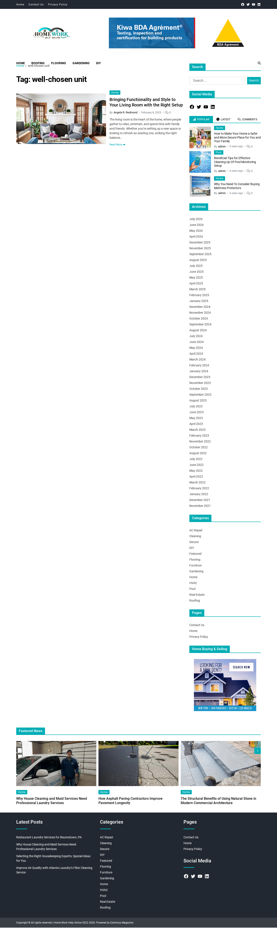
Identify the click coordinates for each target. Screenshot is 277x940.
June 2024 (196, 342)
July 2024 (196, 336)
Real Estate (197, 594)
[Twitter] (248, 4)
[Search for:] (216, 81)
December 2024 (199, 306)
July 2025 (196, 266)
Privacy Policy (58, 4)
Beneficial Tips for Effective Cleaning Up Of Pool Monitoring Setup (235, 161)
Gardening (81, 63)
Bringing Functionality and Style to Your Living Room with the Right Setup (146, 102)
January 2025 (198, 301)
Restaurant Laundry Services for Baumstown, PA (49, 837)
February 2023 (199, 435)
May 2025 (196, 277)
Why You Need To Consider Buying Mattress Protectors (237, 186)
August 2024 (198, 330)
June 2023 (196, 412)
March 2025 (197, 289)
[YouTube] (253, 4)
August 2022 (198, 453)
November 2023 (200, 383)
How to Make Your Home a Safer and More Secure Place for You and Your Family (237, 137)
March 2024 (197, 359)
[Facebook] (243, 4)
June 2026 (196, 225)
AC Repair (196, 530)
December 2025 (199, 242)
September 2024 (200, 324)
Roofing (38, 63)
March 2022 (197, 482)
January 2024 (198, 371)
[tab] (201, 119)
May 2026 (196, 230)
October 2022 (198, 447)
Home (20, 4)
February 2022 (199, 488)
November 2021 (200, 506)
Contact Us (36, 4)
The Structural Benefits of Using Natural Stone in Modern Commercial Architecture (218, 800)
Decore (194, 542)
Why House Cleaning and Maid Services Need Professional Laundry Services (51, 800)
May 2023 (196, 418)
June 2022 (196, 465)
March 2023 (197, 429)
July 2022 (196, 459)
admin (222, 146)
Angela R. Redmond (125, 112)
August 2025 (198, 260)
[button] (257, 750)
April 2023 (196, 424)
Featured (195, 553)
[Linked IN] (259, 4)
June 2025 (196, 271)
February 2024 (199, 365)
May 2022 (196, 470)
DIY (98, 63)
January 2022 (198, 494)
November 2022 (200, 441)
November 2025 (200, 248)
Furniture (195, 565)
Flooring (58, 63)
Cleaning (195, 536)
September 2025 (200, 254)
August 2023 (198, 400)
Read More (116, 144)
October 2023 (198, 388)
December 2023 (199, 377)
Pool (219, 152)
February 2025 (199, 295)
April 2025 (196, 283)
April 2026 (196, 236)
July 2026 (196, 219)
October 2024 (198, 318)
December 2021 (199, 500)
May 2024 (196, 347)
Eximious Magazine (121, 922)
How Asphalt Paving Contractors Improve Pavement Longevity (130, 800)
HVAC (193, 583)
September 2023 (200, 394)
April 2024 (196, 353)
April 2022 (196, 476)
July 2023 (196, 406)
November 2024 (200, 312)
